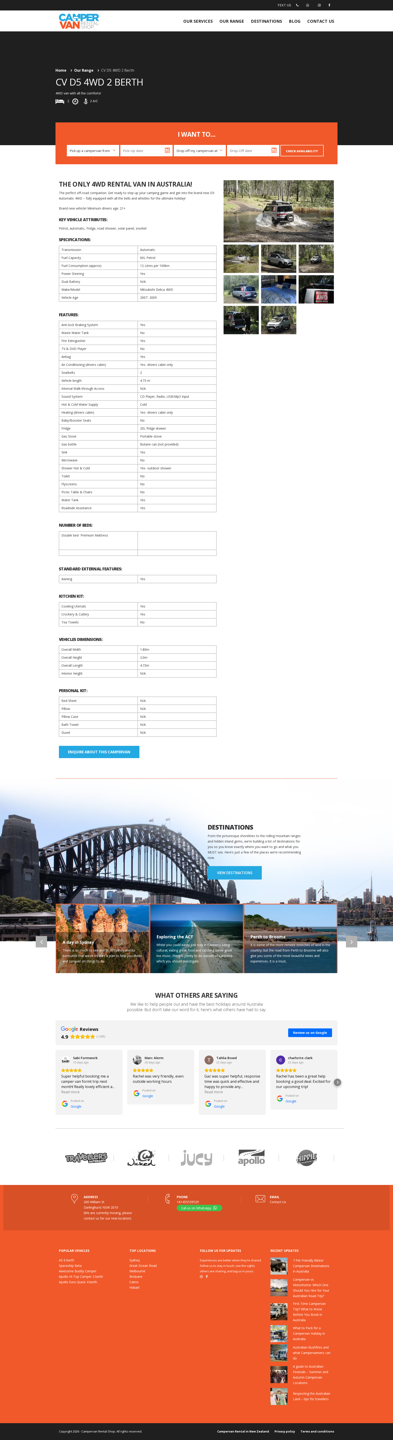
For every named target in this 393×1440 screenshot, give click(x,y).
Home (60, 70)
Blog (294, 21)
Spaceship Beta (70, 1265)
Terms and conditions (317, 1431)
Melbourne (137, 1271)
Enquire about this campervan (99, 751)
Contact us (320, 21)
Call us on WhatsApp (196, 1208)
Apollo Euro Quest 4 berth (78, 1282)
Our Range (231, 21)
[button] (55, 1082)
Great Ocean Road (143, 1265)
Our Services (198, 21)
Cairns (134, 1282)
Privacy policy (285, 1431)
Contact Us (278, 1202)
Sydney (134, 1260)
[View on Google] (65, 1060)
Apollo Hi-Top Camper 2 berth (81, 1276)
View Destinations (234, 872)
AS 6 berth (66, 1260)
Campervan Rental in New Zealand (243, 1431)
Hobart (134, 1287)
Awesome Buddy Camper (77, 1271)
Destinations (266, 21)
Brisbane (135, 1276)
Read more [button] (70, 1091)
